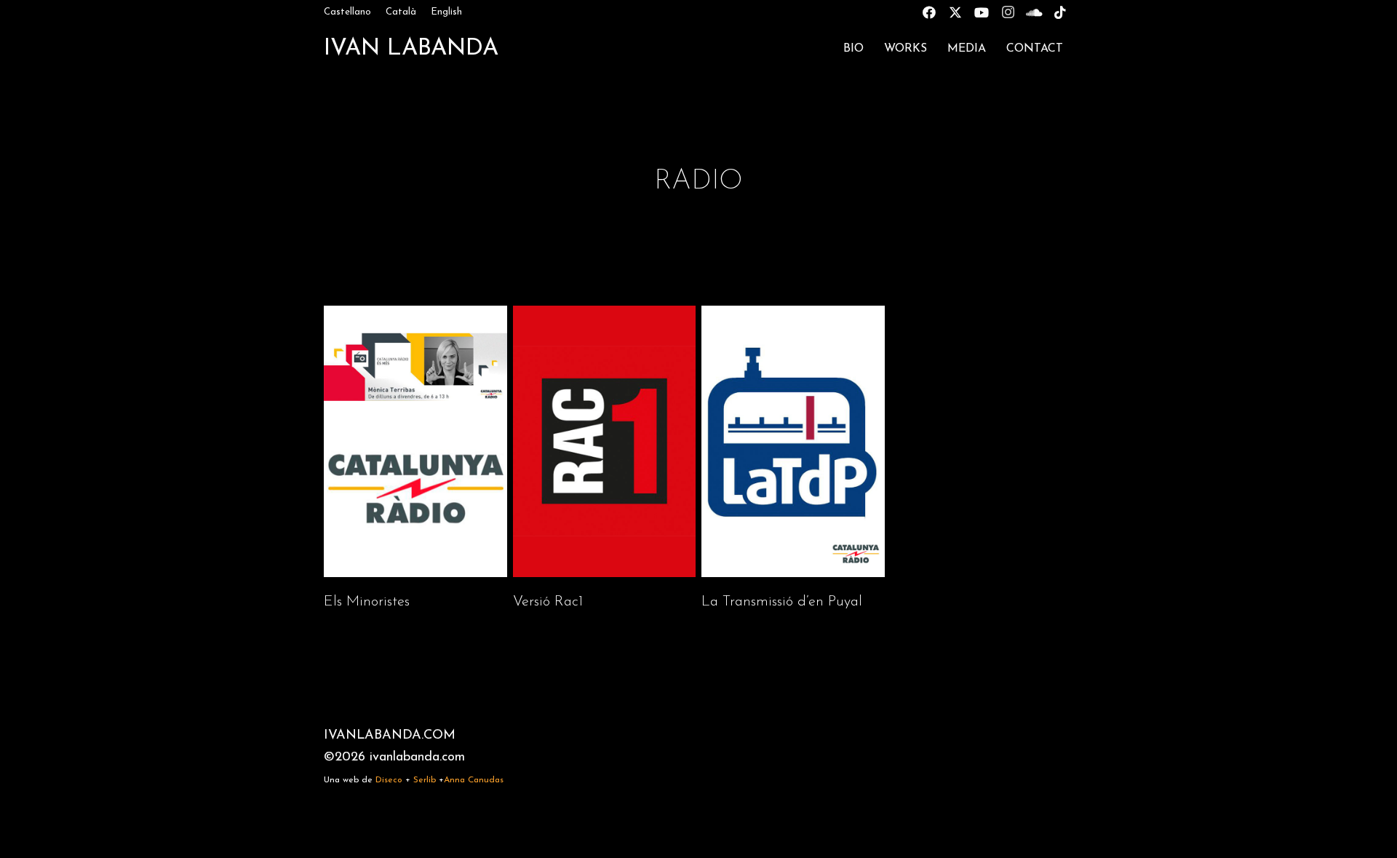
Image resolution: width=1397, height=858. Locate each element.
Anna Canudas (474, 780)
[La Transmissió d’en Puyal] (793, 459)
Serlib (424, 780)
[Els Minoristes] (415, 459)
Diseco (388, 780)
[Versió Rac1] (604, 459)
